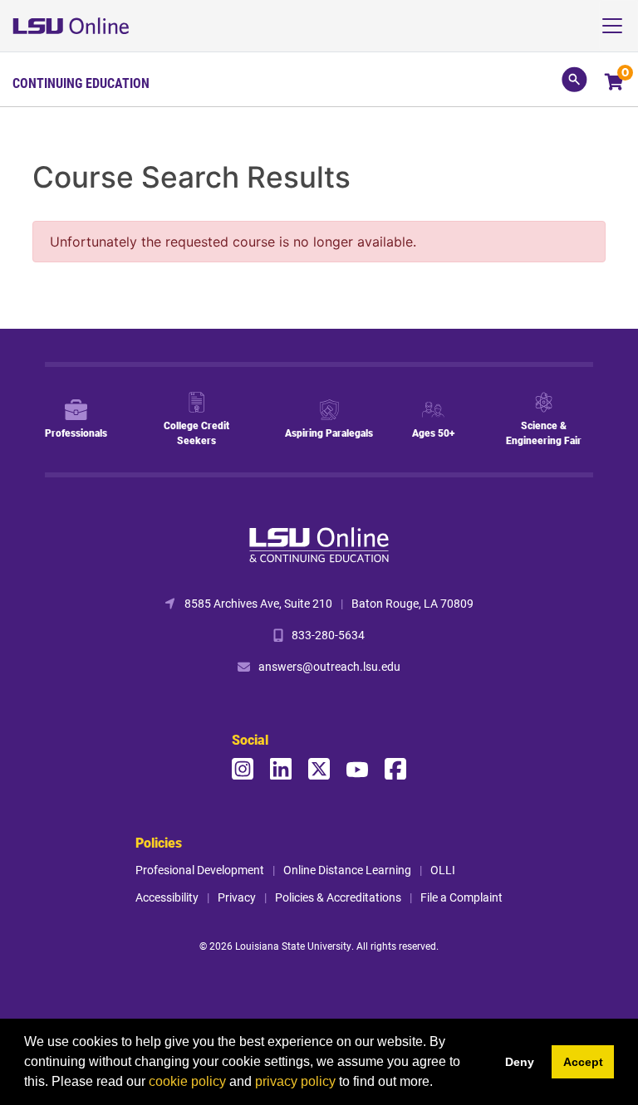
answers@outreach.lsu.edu (329, 666)
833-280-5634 (328, 635)
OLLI (442, 870)
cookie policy (187, 1081)
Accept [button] (583, 1061)
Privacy (237, 897)
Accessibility (167, 897)
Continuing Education (81, 83)
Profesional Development (199, 870)
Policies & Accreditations (338, 897)
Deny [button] (519, 1061)
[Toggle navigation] (618, 25)
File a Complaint (461, 897)
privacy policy (295, 1081)
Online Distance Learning (347, 870)
